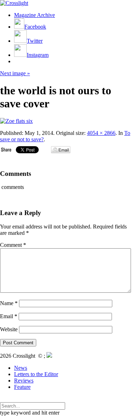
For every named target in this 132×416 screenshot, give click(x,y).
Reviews (23, 381)
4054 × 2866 (101, 133)
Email (8, 316)
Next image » (15, 73)
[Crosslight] (14, 3)
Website (9, 329)
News (20, 368)
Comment (13, 245)
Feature (22, 387)
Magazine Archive (34, 15)
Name (9, 303)
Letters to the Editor (36, 374)
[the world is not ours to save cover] (16, 121)
